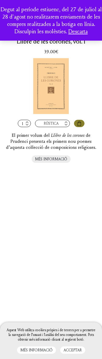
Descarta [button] (78, 31)
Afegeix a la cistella (79, 123)
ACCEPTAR (73, 349)
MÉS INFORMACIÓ (51, 158)
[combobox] (52, 123)
